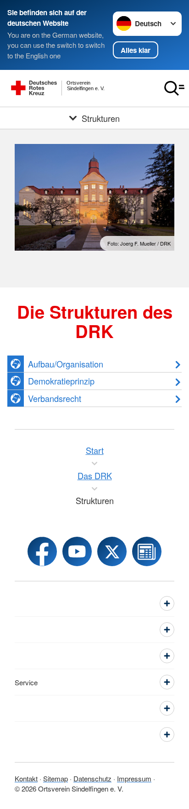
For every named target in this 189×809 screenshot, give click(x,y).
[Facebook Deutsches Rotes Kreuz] (42, 551)
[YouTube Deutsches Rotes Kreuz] (77, 551)
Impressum (134, 778)
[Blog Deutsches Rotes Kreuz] (146, 551)
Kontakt (26, 778)
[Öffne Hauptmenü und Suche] (174, 88)
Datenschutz (92, 778)
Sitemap (55, 778)
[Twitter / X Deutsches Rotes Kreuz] (112, 551)
